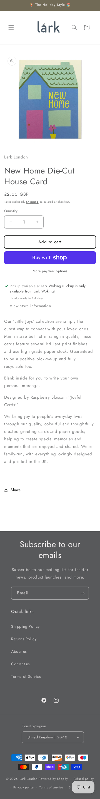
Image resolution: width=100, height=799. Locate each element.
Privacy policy (23, 787)
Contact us (20, 664)
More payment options (50, 271)
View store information (30, 306)
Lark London (29, 778)
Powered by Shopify (53, 778)
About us (19, 651)
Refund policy (84, 778)
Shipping (32, 202)
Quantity (11, 211)
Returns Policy (23, 639)
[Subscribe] (82, 593)
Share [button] (16, 490)
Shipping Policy (25, 626)
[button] (11, 27)
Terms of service (51, 787)
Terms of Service (26, 676)
